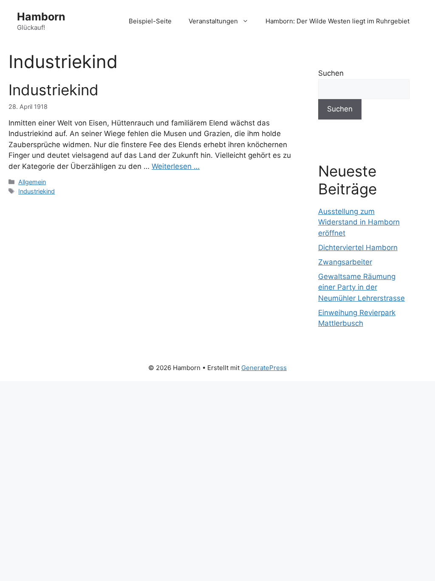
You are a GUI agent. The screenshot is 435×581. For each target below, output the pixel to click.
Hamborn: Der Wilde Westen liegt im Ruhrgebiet (338, 21)
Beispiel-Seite (150, 21)
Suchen (331, 73)
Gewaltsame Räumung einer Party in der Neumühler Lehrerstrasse (361, 287)
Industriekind (53, 90)
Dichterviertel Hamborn (358, 247)
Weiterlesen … (176, 166)
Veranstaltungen (213, 21)
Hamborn (41, 16)
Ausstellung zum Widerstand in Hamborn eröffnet (359, 222)
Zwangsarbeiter (345, 262)
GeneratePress (264, 368)
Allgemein (32, 181)
